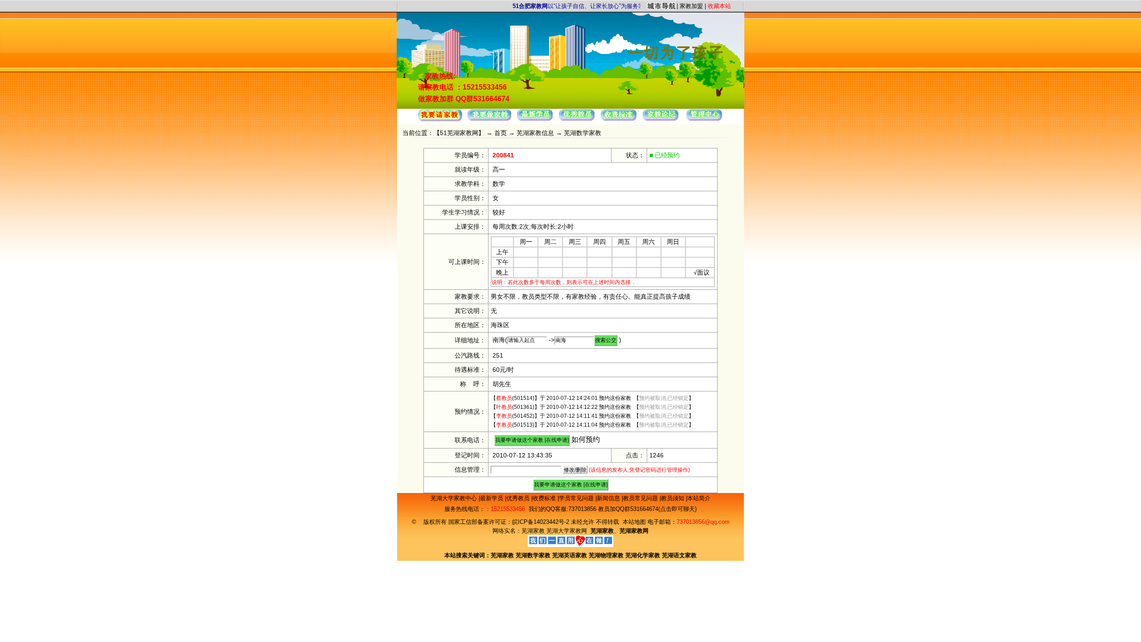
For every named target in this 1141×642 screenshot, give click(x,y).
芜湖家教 (533, 530)
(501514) (515, 398)
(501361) (515, 407)
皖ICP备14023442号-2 (541, 522)
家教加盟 (691, 6)
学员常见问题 (577, 498)
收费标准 (545, 498)
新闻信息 (609, 498)
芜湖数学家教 (533, 555)
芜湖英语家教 (570, 555)
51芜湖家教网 (459, 132)
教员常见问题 (641, 498)
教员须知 (673, 498)
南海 (499, 339)
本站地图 (634, 522)
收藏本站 (719, 6)
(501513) (515, 425)
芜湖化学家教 (642, 555)
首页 (500, 132)
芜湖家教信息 (535, 132)
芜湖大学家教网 (566, 530)
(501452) (515, 416)
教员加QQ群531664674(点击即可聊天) (647, 509)
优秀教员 (518, 498)
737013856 (582, 509)
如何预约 (585, 439)
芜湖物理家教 (606, 555)
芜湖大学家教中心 (455, 498)
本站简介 (698, 498)
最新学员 (492, 498)
